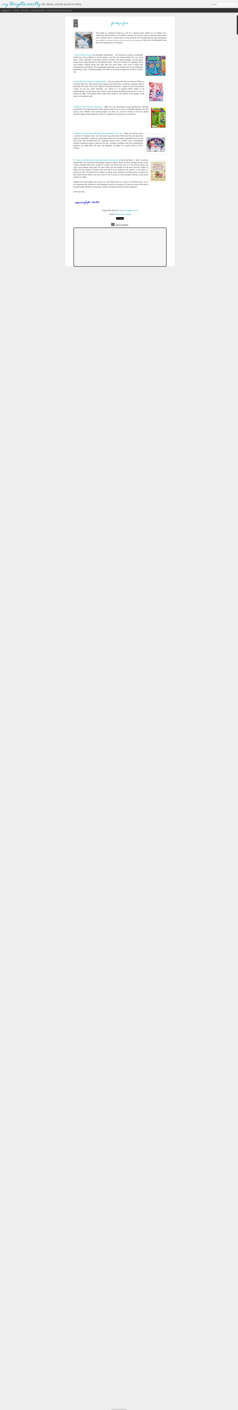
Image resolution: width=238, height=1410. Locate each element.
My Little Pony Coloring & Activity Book (90, 81)
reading (128, 214)
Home (17, 10)
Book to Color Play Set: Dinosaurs (88, 106)
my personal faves (38, 10)
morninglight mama (130, 210)
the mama (25, 10)
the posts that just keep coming (59, 10)
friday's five (120, 23)
